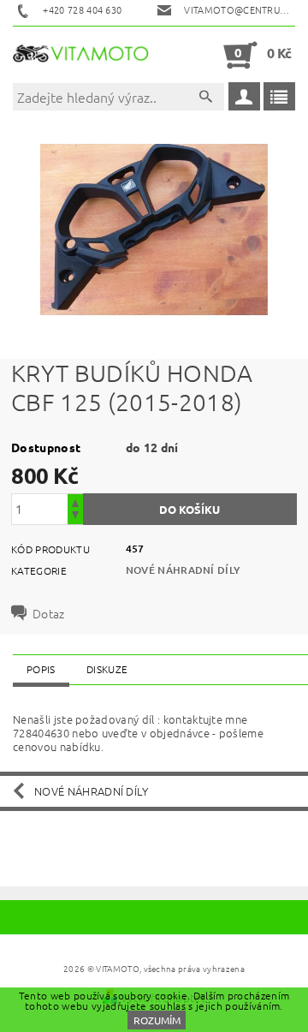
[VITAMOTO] (83, 55)
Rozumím (157, 1020)
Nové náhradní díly (183, 570)
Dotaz (49, 613)
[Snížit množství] (75, 517)
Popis (41, 669)
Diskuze (106, 669)
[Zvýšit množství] (75, 501)
